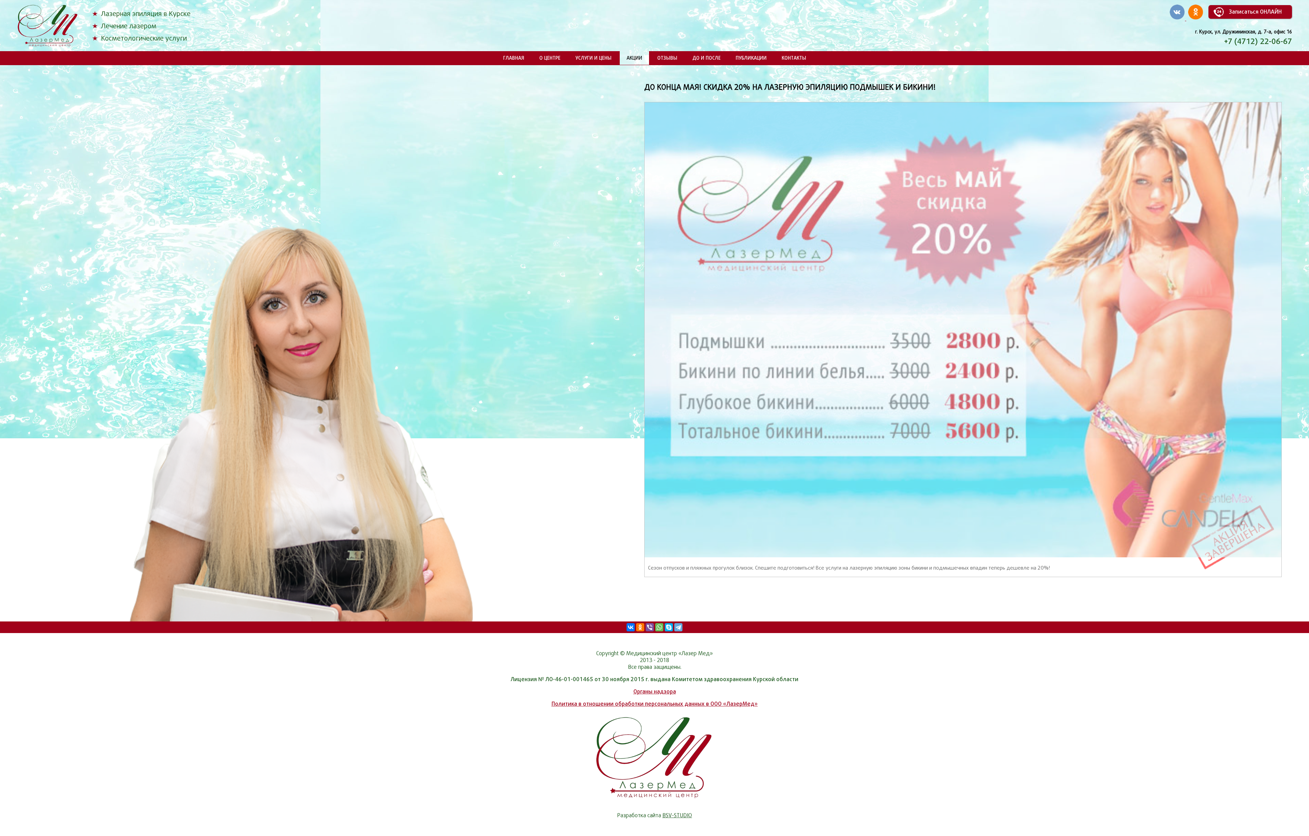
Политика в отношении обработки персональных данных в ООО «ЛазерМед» (655, 704)
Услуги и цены (593, 58)
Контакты (794, 58)
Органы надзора (654, 691)
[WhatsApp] (659, 627)
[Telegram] (678, 627)
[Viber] (650, 627)
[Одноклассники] (640, 627)
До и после (706, 58)
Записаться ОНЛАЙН (1255, 12)
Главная (513, 58)
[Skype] (669, 627)
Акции (634, 58)
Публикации (751, 58)
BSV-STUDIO (677, 815)
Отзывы (667, 58)
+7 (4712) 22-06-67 (1258, 41)
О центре (549, 58)
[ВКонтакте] (631, 627)
